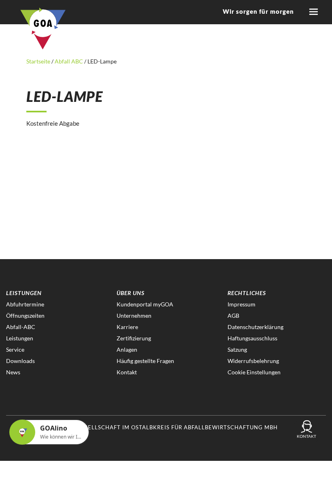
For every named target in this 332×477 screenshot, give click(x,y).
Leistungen (19, 338)
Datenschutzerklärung (255, 326)
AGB (233, 315)
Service (15, 349)
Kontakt (127, 372)
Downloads (20, 360)
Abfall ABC (69, 61)
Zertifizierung (134, 338)
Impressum (241, 304)
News (13, 372)
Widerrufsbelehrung (253, 360)
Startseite (38, 61)
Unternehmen (134, 315)
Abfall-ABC (20, 326)
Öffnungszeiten (25, 315)
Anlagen (127, 349)
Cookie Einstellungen (254, 372)
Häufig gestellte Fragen (145, 360)
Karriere (127, 326)
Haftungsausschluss (252, 338)
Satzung (237, 349)
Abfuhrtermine (25, 304)
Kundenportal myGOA (145, 304)
